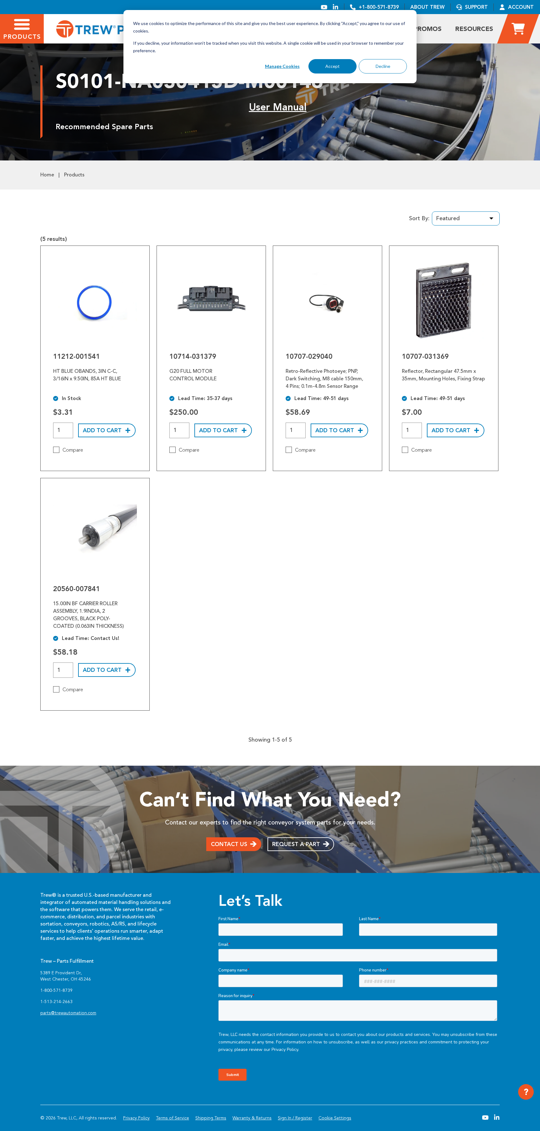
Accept (332, 66)
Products (74, 175)
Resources (474, 29)
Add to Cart (102, 430)
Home (47, 175)
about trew (427, 7)
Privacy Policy (136, 1118)
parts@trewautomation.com (68, 1013)
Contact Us (229, 844)
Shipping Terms (210, 1118)
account (521, 7)
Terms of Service (172, 1118)
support (476, 7)
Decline (383, 66)
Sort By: (419, 218)
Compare (72, 450)
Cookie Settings (334, 1118)
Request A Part (296, 844)
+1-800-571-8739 (379, 7)
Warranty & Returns (252, 1118)
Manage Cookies (282, 66)
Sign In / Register (295, 1118)
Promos (427, 29)
